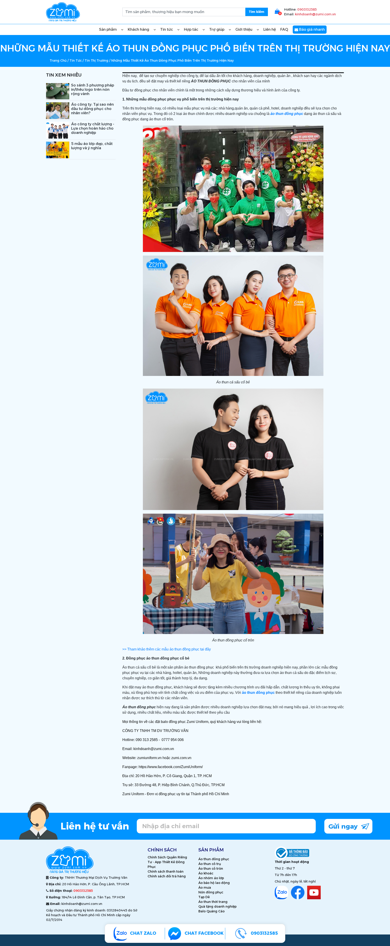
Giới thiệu (244, 29)
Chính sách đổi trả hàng (167, 876)
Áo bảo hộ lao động (214, 883)
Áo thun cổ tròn (210, 869)
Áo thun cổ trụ (209, 864)
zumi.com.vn (181, 758)
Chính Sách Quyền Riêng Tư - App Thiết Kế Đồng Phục (167, 862)
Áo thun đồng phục (213, 859)
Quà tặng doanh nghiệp (217, 906)
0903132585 (307, 9)
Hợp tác (191, 29)
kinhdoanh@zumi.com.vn (315, 14)
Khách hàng (139, 29)
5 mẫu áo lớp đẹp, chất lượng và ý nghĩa (92, 146)
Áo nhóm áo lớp (211, 878)
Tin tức (167, 29)
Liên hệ (269, 29)
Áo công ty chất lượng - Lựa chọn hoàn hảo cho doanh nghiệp (92, 128)
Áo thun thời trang (213, 902)
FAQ (284, 29)
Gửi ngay (343, 826)
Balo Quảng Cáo (211, 911)
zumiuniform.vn (149, 758)
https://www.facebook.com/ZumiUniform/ (171, 767)
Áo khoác (205, 873)
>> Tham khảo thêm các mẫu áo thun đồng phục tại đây (166, 649)
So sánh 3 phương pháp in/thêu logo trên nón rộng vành (92, 89)
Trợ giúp (217, 29)
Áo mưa (204, 887)
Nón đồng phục (210, 892)
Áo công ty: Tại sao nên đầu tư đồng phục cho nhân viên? (92, 108)
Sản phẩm (108, 29)
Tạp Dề (204, 897)
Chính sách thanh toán (165, 871)
